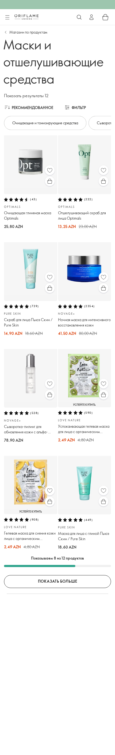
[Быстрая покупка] (50, 181)
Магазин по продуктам (28, 32)
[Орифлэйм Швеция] (26, 17)
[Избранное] (50, 170)
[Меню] (7, 17)
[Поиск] (79, 17)
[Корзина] (105, 17)
